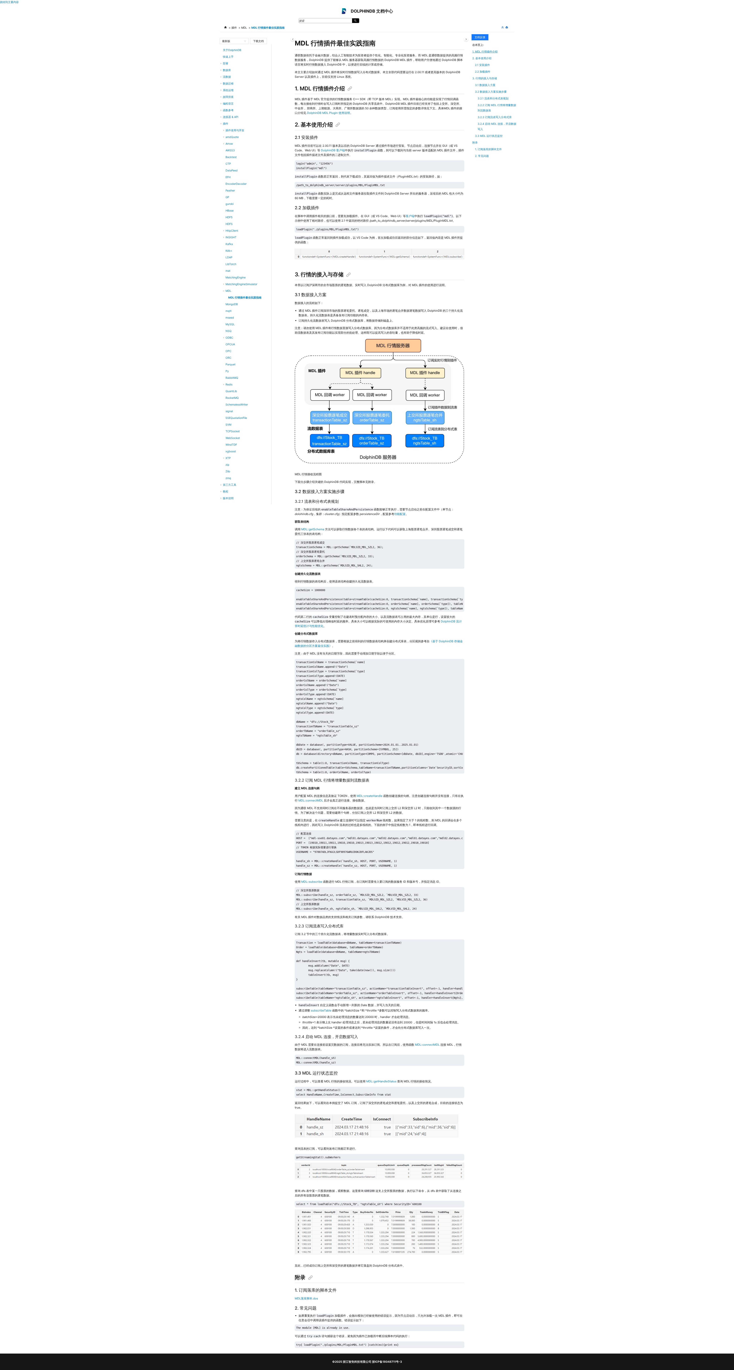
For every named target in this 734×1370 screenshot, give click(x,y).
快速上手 (228, 56)
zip (227, 464)
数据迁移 (228, 83)
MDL (244, 27)
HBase (230, 210)
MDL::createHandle (369, 796)
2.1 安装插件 (482, 65)
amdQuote (232, 137)
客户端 (410, 216)
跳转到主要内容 (9, 2)
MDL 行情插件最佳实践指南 (268, 27)
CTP (228, 163)
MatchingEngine (236, 277)
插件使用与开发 (235, 130)
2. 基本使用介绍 (481, 58)
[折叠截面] (503, 27)
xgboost (231, 451)
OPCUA (230, 344)
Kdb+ (229, 250)
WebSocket (233, 438)
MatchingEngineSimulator (241, 284)
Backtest (231, 157)
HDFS (229, 223)
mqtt (228, 310)
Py (227, 371)
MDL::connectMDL (310, 800)
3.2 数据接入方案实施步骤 (491, 91)
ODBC (229, 337)
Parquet (230, 364)
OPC (228, 351)
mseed (230, 317)
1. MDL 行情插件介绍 (485, 51)
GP (227, 197)
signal (229, 411)
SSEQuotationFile (236, 417)
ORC (228, 357)
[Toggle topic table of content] (466, 39)
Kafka (229, 244)
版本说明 (228, 498)
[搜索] (355, 20)
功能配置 (400, 514)
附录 (475, 142)
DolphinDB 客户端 (333, 150)
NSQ (228, 331)
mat (228, 270)
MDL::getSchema (312, 529)
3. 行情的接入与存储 (484, 78)
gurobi (230, 203)
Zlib (228, 471)
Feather (230, 190)
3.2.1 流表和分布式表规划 (493, 98)
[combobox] (232, 41)
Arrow (229, 143)
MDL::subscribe (311, 881)
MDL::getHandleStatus (381, 1081)
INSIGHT (231, 237)
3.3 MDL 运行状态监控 (489, 135)
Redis (229, 384)
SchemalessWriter (237, 404)
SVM (228, 424)
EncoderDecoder (236, 183)
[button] (221, 50)
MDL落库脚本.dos (306, 1298)
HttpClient (232, 230)
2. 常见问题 (482, 155)
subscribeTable (321, 1010)
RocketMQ (232, 397)
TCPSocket (233, 431)
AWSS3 (230, 150)
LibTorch (231, 264)
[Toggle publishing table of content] (293, 39)
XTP (228, 458)
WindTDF (231, 444)
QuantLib (231, 391)
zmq (228, 478)
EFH (228, 177)
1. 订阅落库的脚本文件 (488, 149)
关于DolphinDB (232, 50)
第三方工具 (229, 484)
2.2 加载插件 (482, 71)
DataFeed (232, 170)
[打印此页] (507, 27)
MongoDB (232, 304)
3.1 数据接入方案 (485, 85)
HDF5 (229, 217)
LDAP (229, 257)
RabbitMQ (232, 377)
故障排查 (228, 96)
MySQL (230, 324)
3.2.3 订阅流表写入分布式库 (495, 117)
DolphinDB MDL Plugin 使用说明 (328, 113)
